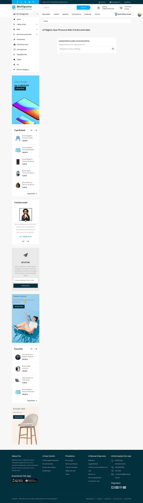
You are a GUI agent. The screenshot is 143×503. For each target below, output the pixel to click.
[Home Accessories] (14, 34)
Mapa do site (70, 471)
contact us (76, 14)
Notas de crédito (49, 467)
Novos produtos (71, 464)
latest (56, 14)
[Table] (14, 60)
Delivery (91, 460)
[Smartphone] (15, 49)
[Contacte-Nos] (15, 44)
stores (97, 14)
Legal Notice (93, 464)
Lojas (67, 474)
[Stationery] (14, 39)
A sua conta (49, 456)
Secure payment (94, 478)
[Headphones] (14, 54)
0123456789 (119, 467)
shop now (20, 88)
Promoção (69, 460)
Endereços (47, 471)
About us (91, 474)
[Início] (14, 19)
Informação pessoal (51, 460)
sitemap (87, 14)
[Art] (14, 65)
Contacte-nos (94, 481)
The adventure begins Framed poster (27, 357)
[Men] (14, 29)
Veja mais (31, 194)
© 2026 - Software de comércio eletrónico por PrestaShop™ (34, 499)
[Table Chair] (14, 24)
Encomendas (48, 464)
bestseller (46, 14)
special (65, 14)
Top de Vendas (71, 467)
